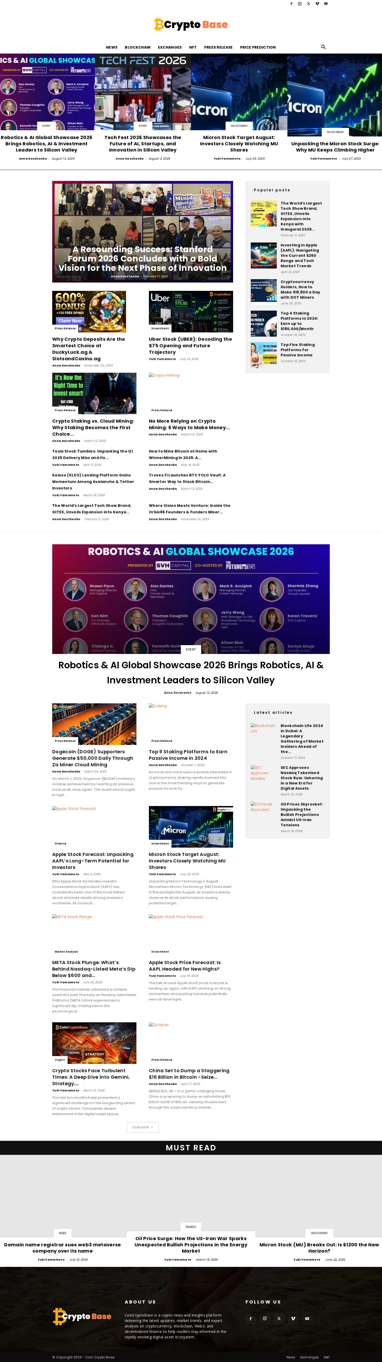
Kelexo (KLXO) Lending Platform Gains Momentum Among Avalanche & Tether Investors (93, 482)
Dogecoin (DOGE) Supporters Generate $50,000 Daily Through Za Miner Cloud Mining (93, 758)
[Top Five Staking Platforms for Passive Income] (264, 355)
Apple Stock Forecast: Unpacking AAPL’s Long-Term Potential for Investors (93, 860)
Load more (140, 1127)
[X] (308, 3)
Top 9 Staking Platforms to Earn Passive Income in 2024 (188, 754)
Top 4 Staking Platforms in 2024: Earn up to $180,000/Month (299, 321)
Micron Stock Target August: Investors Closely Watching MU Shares (187, 860)
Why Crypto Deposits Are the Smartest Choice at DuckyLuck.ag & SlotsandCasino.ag (88, 349)
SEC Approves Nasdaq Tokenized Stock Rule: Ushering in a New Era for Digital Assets (302, 778)
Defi (327, 1357)
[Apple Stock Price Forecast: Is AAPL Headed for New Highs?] (191, 935)
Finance (60, 844)
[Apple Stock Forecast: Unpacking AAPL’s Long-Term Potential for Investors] (94, 827)
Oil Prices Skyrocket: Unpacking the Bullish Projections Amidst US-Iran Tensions (302, 815)
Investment (239, 126)
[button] (323, 47)
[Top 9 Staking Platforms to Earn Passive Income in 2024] (191, 724)
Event (46, 126)
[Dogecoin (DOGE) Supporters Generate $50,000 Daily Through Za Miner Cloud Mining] (94, 724)
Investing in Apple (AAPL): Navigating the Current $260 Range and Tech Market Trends (300, 256)
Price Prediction (258, 47)
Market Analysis (66, 952)
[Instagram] (300, 3)
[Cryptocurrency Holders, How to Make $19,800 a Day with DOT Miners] (264, 292)
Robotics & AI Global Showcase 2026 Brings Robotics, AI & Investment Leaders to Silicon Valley (191, 672)
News (111, 47)
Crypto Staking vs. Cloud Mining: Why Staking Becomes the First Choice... (93, 427)
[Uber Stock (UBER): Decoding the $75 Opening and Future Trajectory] (191, 311)
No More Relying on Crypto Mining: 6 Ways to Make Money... (189, 424)
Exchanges (170, 47)
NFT (193, 47)
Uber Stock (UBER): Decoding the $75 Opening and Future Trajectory (190, 345)
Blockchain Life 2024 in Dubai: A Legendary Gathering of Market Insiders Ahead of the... (302, 738)
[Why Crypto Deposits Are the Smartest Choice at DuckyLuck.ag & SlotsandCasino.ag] (94, 311)
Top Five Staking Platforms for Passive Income (298, 350)
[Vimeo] (317, 3)
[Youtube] (326, 3)
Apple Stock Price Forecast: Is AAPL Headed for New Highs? (185, 965)
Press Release (218, 47)
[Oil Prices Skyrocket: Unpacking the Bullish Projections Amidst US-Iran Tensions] (264, 815)
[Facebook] (291, 3)
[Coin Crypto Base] (191, 24)
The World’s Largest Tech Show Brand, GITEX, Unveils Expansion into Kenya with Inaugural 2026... (301, 216)
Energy (191, 1227)
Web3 (62, 1233)
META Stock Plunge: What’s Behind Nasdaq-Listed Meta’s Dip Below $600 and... (93, 969)
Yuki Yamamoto (227, 158)
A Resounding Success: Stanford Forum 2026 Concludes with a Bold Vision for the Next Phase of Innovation (142, 258)
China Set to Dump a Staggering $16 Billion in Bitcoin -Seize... (189, 1073)
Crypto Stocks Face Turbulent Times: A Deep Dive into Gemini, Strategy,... (91, 1077)
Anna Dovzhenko (33, 158)
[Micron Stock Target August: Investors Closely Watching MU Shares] (239, 107)
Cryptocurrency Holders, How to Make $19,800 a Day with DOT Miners (300, 289)
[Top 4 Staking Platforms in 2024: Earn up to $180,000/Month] (264, 324)
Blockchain (137, 47)
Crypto (60, 1060)
